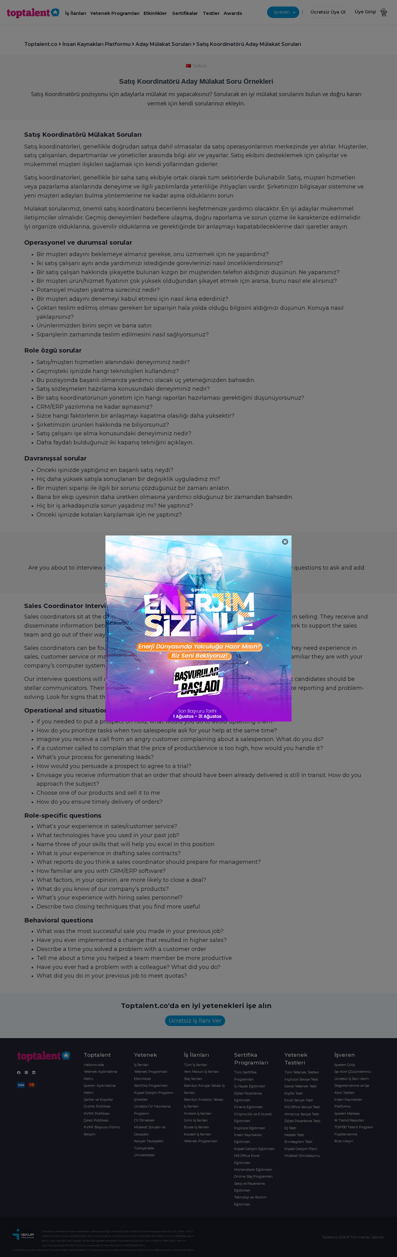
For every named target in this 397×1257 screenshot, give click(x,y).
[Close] (285, 542)
